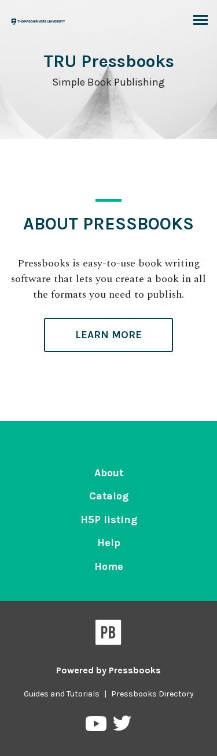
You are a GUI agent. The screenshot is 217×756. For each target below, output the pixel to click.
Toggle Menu (200, 21)
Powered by (108, 670)
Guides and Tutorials (62, 694)
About (108, 472)
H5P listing (108, 519)
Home (108, 566)
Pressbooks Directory (152, 694)
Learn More (108, 334)
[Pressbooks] (108, 635)
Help (108, 542)
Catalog (108, 496)
